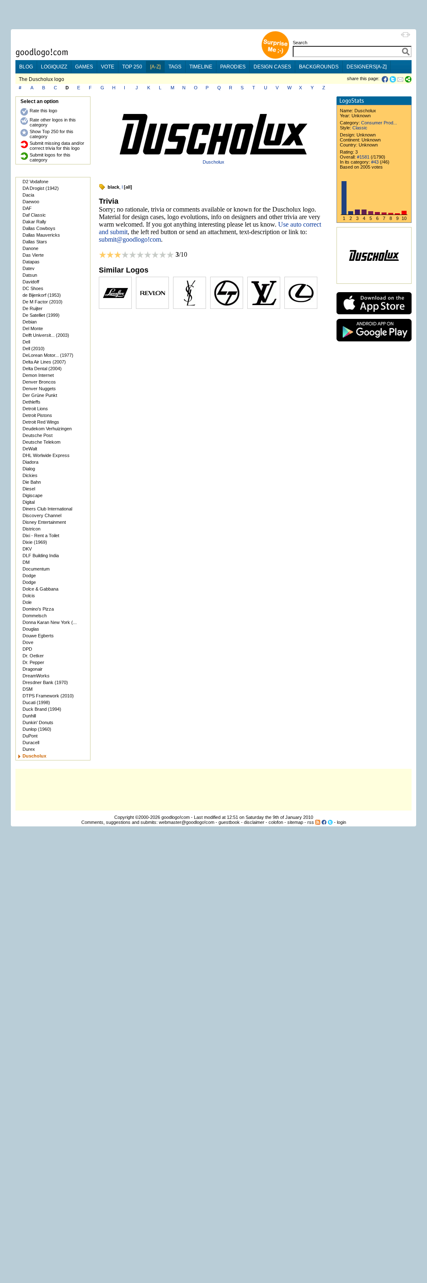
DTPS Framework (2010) (48, 695)
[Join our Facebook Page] (324, 822)
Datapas (31, 261)
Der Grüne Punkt (40, 395)
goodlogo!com (175, 817)
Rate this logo (43, 110)
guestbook (229, 822)
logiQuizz (54, 67)
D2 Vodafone (35, 181)
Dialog (29, 468)
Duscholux (213, 161)
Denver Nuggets (39, 388)
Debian (30, 321)
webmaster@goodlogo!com (186, 822)
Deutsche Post (38, 435)
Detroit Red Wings (41, 421)
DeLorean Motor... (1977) (48, 355)
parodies (233, 67)
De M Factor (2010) (43, 301)
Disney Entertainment (44, 522)
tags (174, 67)
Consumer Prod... (379, 122)
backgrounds (319, 67)
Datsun (30, 275)
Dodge (29, 575)
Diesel (29, 488)
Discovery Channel (42, 515)
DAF (27, 208)
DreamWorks (36, 675)
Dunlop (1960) (37, 729)
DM (26, 562)
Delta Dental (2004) (42, 368)
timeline (200, 67)
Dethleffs (31, 401)
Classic (359, 127)
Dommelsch (35, 615)
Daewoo (31, 201)
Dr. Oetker (33, 655)
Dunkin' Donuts (38, 722)
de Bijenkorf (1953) (42, 295)
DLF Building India (41, 555)
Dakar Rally (34, 221)
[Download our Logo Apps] (374, 316)
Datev (29, 268)
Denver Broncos (39, 381)
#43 (375, 161)
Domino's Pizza (38, 608)
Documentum (36, 568)
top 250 (132, 67)
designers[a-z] (367, 67)
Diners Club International (47, 508)
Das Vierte (33, 255)
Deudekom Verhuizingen (47, 428)
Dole (27, 602)
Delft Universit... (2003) (46, 335)
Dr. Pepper (33, 662)
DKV (27, 548)
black (113, 186)
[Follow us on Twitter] (330, 822)
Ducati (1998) (36, 702)
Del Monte (33, 328)
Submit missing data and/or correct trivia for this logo (57, 146)
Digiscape (33, 495)
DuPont (30, 735)
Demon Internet (38, 375)
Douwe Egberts (38, 635)
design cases (272, 67)
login (341, 822)
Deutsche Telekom (41, 442)
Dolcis (29, 595)
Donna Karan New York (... (50, 622)
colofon (276, 822)
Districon (31, 528)
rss (310, 822)
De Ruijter (33, 308)
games (84, 67)
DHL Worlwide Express (46, 455)
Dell (26, 341)
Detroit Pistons (37, 415)
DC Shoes (33, 288)
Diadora (30, 462)
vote (107, 67)
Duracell (31, 742)
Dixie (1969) (35, 542)
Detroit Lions (35, 408)
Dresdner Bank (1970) (45, 682)
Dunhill (29, 715)
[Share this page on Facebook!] (385, 79)
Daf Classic (34, 214)
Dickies (30, 475)
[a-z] (155, 67)
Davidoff (31, 281)
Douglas (31, 628)
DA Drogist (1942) (41, 188)
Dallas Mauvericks (41, 234)
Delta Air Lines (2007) (44, 361)
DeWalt (30, 448)
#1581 (363, 156)
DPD (27, 649)
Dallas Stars (35, 241)
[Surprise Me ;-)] (275, 57)
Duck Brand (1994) (42, 709)
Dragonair (33, 669)
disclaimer (254, 822)
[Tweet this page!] (393, 79)
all (128, 186)
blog (26, 67)
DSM (28, 689)
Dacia (28, 194)
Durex (29, 749)
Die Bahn (32, 482)
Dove (28, 642)
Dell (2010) (34, 348)
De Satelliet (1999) (41, 315)
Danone (30, 248)
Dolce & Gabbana (40, 588)
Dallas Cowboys (39, 228)
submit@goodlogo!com (130, 239)
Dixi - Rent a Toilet (41, 535)
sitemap (295, 822)
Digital (29, 502)
